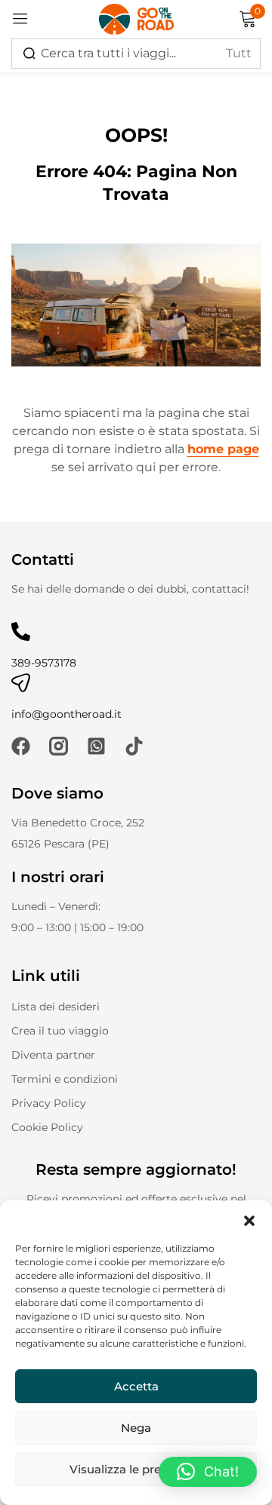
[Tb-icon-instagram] (58, 746)
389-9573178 (43, 663)
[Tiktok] (134, 746)
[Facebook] (20, 746)
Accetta (136, 1386)
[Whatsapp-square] (96, 746)
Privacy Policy (48, 1103)
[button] (249, 1219)
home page (223, 449)
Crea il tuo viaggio (60, 1031)
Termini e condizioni (64, 1079)
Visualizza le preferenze (136, 1469)
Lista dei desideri (55, 1006)
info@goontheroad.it (66, 714)
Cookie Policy (47, 1127)
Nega (136, 1428)
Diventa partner (53, 1055)
